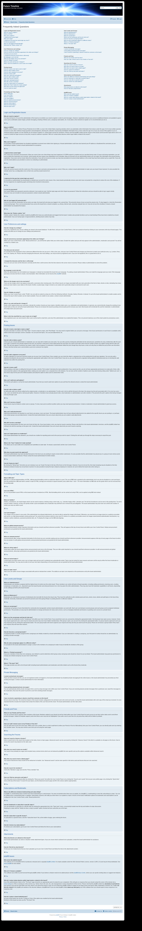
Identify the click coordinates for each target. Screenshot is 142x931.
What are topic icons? (9, 106)
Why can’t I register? (9, 35)
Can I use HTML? (8, 95)
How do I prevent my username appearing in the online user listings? (21, 52)
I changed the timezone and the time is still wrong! (16, 55)
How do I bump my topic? (10, 88)
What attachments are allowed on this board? (75, 87)
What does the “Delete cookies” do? (13, 45)
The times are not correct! (10, 53)
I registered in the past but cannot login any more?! (16, 40)
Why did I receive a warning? (11, 81)
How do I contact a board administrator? (74, 98)
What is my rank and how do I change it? (14, 61)
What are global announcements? (12, 100)
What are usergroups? (69, 35)
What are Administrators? (70, 32)
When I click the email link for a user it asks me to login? (18, 63)
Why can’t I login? (8, 38)
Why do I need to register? (10, 32)
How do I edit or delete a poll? (11, 77)
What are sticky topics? (10, 103)
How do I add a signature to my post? (13, 72)
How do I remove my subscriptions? (73, 81)
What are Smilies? (8, 96)
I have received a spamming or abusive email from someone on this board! (82, 52)
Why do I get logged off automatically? (13, 43)
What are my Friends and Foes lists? (73, 57)
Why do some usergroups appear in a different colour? (77, 40)
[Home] (4, 3)
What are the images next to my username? (15, 58)
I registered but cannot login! (11, 37)
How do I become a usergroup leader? (73, 38)
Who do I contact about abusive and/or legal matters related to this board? (82, 97)
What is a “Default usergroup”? (71, 42)
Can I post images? (9, 98)
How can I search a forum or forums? (73, 64)
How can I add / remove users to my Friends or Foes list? (78, 59)
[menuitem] (14, 19)
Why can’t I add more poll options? (12, 75)
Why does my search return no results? (74, 66)
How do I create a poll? (9, 73)
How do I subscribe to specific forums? (74, 80)
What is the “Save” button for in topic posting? (15, 85)
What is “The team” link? (70, 43)
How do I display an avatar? (11, 60)
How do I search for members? (72, 69)
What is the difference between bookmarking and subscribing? (79, 76)
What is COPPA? (8, 34)
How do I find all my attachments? (72, 88)
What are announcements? (11, 101)
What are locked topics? (10, 104)
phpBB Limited (51, 861)
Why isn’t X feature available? (71, 95)
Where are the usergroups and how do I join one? (76, 37)
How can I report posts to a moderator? (14, 83)
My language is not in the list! (11, 57)
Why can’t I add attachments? (11, 80)
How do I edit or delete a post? (11, 70)
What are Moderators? (69, 34)
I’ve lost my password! (9, 42)
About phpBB (7, 863)
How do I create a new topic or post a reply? (15, 69)
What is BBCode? (8, 93)
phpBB (59, 274)
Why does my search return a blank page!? (75, 68)
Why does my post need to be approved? (14, 86)
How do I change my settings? (11, 50)
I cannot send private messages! (72, 49)
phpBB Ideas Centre (79, 873)
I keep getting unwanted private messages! (75, 50)
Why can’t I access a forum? (11, 78)
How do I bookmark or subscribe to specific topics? (77, 78)
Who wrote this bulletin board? (71, 94)
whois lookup (7, 884)
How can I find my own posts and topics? (74, 71)
